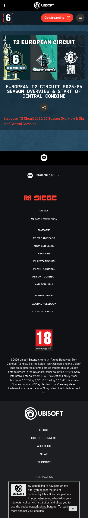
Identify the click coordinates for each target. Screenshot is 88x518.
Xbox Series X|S (44, 245)
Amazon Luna (44, 284)
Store (44, 430)
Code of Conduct (44, 311)
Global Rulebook (44, 303)
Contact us (44, 477)
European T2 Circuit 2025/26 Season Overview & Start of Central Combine (43, 121)
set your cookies (33, 510)
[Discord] (44, 157)
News (44, 454)
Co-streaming (54, 17)
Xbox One (44, 253)
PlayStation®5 (44, 261)
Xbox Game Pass (44, 238)
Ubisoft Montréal (44, 218)
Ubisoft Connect (44, 438)
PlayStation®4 (44, 268)
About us (44, 446)
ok (73, 508)
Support (44, 462)
